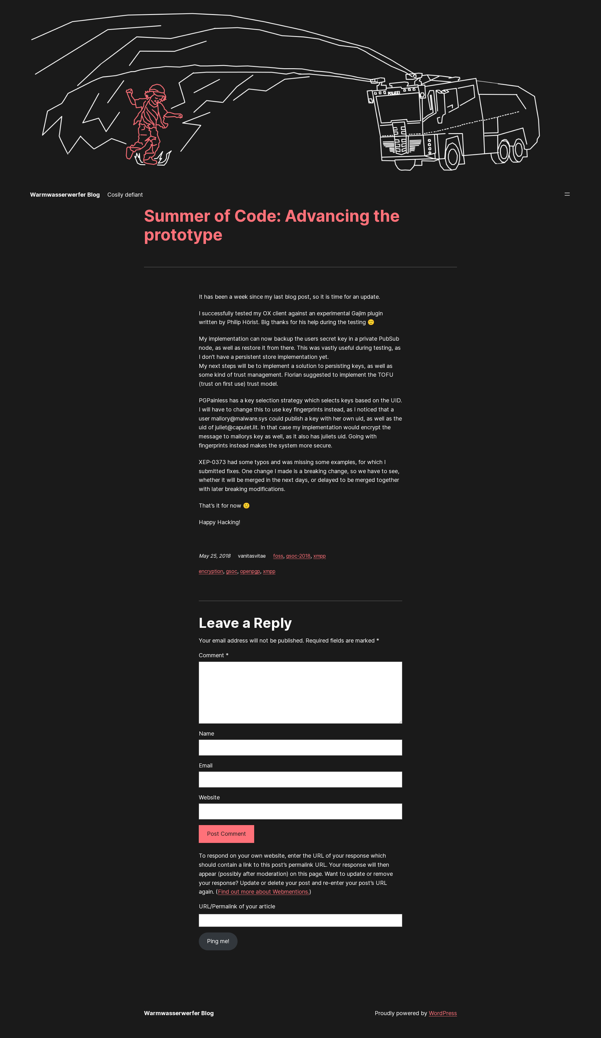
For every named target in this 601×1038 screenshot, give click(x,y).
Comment (214, 655)
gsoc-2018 (298, 556)
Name (206, 733)
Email (206, 765)
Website (209, 797)
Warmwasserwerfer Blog (65, 194)
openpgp (250, 571)
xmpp (319, 556)
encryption (211, 571)
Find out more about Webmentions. (263, 891)
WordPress (443, 1013)
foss (278, 556)
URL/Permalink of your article (237, 906)
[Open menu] (567, 194)
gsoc (231, 571)
